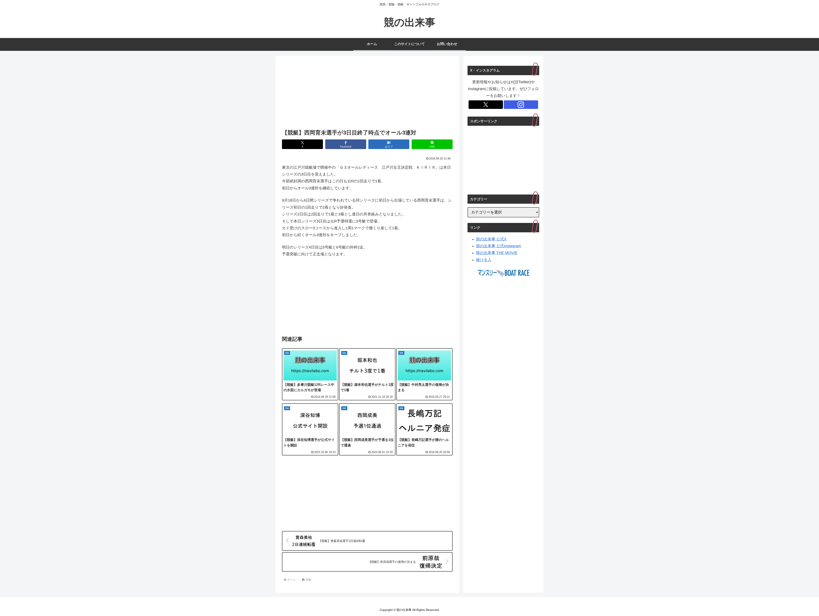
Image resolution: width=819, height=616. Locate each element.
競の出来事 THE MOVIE (496, 253)
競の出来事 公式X (491, 239)
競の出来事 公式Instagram (498, 246)
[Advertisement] (367, 94)
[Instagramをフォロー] (521, 104)
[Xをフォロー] (486, 104)
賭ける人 (483, 260)
